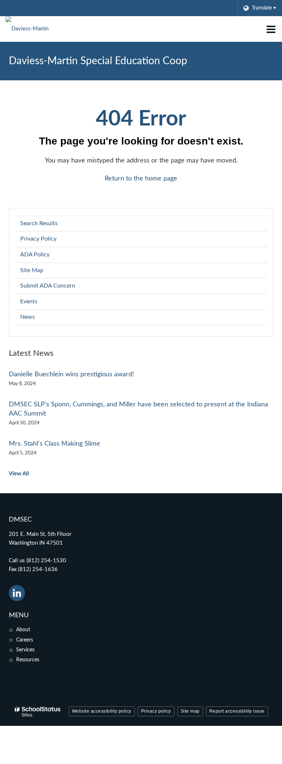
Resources (27, 659)
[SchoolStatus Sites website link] (37, 711)
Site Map (31, 270)
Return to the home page (141, 178)
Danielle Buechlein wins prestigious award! (71, 374)
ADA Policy (35, 254)
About (23, 629)
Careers (24, 640)
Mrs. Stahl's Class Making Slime (54, 444)
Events (28, 301)
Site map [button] (190, 711)
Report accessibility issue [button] (237, 711)
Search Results (39, 223)
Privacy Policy (38, 239)
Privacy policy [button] (156, 711)
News (27, 317)
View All (19, 473)
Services (25, 649)
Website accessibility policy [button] (101, 711)
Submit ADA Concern (47, 286)
